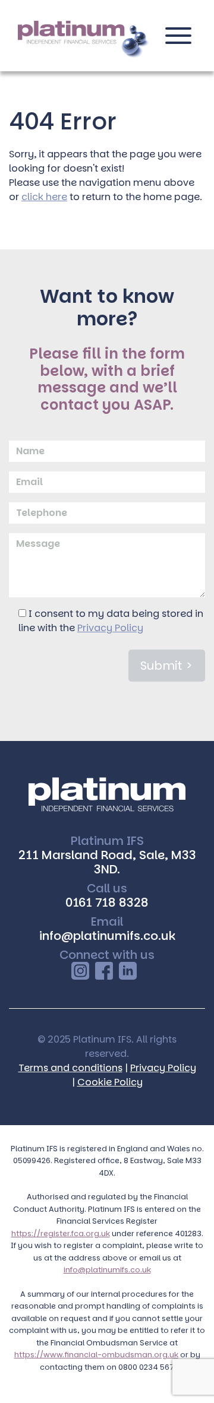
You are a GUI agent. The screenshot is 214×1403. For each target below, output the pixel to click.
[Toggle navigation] (178, 40)
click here (44, 197)
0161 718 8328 (107, 902)
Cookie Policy (110, 1082)
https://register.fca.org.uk (60, 1233)
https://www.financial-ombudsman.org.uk (96, 1355)
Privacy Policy (110, 628)
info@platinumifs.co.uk (107, 935)
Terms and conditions (70, 1068)
